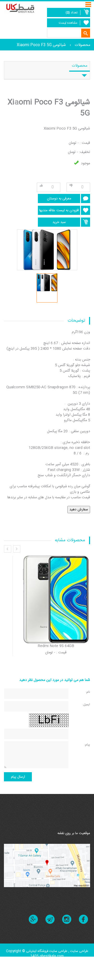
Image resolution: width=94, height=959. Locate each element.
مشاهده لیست (68, 22)
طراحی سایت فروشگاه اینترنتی (46, 951)
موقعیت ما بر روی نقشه (73, 833)
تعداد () (72, 12)
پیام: (87, 744)
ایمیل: (86, 704)
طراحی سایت (78, 951)
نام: (88, 691)
